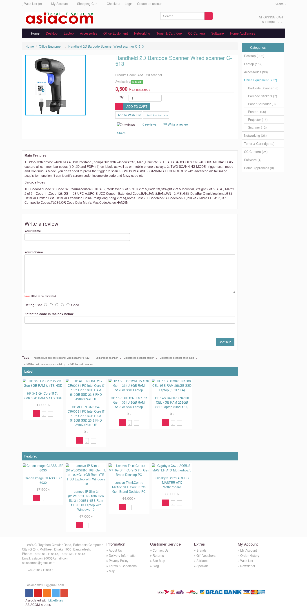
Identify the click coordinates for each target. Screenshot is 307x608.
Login (129, 3)
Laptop (69, 33)
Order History (249, 555)
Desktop (52, 33)
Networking (142, 33)
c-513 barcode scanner (81, 364)
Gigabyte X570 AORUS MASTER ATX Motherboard (172, 482)
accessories (88, 33)
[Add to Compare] (50, 413)
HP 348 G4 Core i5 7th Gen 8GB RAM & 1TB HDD (43, 395)
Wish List (246, 560)
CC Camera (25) (256, 151)
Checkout (113, 3)
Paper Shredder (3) (262, 104)
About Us (115, 550)
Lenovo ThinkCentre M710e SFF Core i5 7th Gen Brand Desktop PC (129, 487)
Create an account (150, 3)
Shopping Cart (87, 3)
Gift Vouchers (206, 555)
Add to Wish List (129, 115)
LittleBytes (55, 600)
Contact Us (160, 550)
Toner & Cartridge (169, 33)
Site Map (159, 560)
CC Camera (196, 33)
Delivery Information (123, 555)
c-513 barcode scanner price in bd (43, 364)
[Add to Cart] (36, 413)
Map (112, 571)
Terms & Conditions (123, 566)
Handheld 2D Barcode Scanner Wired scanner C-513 (106, 46)
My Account (59, 3)
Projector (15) (258, 119)
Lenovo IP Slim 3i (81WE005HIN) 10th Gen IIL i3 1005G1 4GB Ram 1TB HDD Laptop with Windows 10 (86, 500)
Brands (201, 550)
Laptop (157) (253, 64)
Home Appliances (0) (259, 168)
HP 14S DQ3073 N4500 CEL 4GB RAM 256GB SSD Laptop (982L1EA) (172, 402)
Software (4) (253, 159)
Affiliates (202, 560)
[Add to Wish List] (44, 413)
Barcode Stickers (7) (262, 96)
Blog (156, 566)
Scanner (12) (257, 127)
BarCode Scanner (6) (263, 88)
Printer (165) (257, 112)
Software (217, 33)
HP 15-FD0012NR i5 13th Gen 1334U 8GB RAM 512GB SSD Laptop (129, 402)
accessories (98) (256, 72)
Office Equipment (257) (260, 80)
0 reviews (149, 124)
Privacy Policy (118, 560)
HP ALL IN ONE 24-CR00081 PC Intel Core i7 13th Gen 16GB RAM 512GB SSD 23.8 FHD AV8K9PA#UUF (86, 416)
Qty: (122, 97)
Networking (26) (255, 135)
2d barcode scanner (107, 357)
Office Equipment (115, 33)
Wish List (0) (33, 3)
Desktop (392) (254, 55)
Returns (158, 555)
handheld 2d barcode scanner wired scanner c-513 (61, 357)
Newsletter (247, 566)
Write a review (178, 124)
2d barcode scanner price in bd (177, 357)
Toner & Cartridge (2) (259, 143)
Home (34, 33)
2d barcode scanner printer (139, 357)
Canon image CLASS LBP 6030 (43, 480)
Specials (202, 566)
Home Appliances (242, 33)
